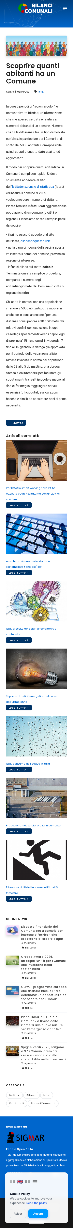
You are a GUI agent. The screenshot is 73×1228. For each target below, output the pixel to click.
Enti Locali (16, 1103)
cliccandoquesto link (35, 241)
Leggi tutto (18, 505)
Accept (38, 1213)
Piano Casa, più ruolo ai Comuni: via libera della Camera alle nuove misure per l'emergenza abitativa (42, 1023)
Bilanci (31, 1095)
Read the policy (36, 1203)
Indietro (17, 423)
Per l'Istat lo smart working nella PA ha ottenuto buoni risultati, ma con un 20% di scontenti (33, 493)
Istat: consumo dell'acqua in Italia (28, 764)
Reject (18, 1213)
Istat (41, 91)
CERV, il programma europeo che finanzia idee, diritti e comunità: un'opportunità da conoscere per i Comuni (44, 993)
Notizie (14, 1095)
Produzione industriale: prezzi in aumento (33, 825)
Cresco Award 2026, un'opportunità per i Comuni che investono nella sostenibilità (43, 963)
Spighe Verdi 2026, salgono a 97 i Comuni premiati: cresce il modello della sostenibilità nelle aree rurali (43, 1053)
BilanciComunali (43, 1103)
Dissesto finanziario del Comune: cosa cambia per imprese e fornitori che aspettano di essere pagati (42, 933)
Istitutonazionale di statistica (33, 187)
